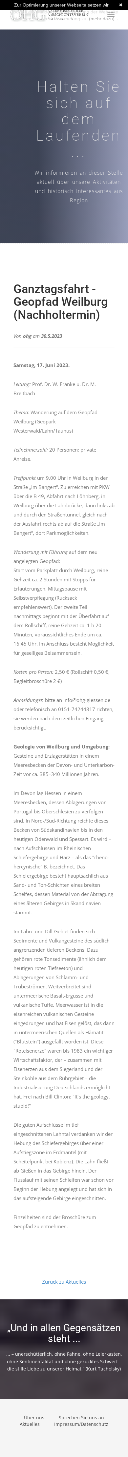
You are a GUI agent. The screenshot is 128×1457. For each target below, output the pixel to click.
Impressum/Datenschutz (81, 1424)
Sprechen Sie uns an (81, 1417)
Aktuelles (30, 1424)
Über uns (34, 1417)
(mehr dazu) (102, 18)
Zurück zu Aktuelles (64, 1281)
